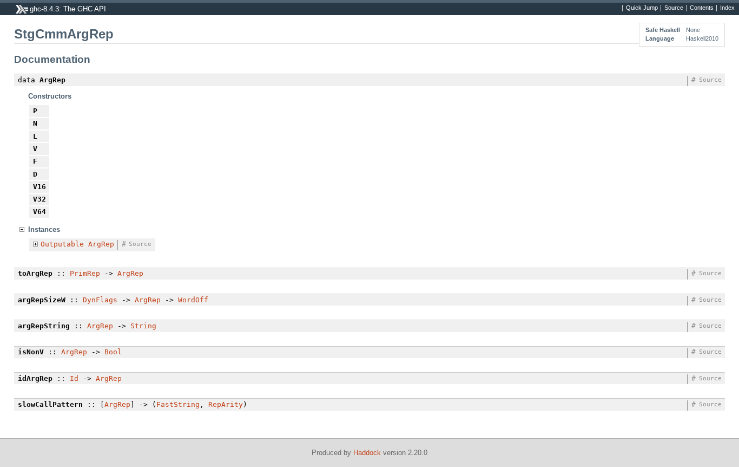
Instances (44, 229)
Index (727, 8)
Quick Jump (642, 8)
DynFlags (100, 300)
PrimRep (85, 273)
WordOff (193, 300)
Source (673, 8)
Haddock (367, 453)
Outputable (62, 244)
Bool (113, 352)
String (143, 326)
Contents (702, 8)
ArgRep (101, 244)
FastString (178, 404)
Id (74, 378)
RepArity (225, 404)
